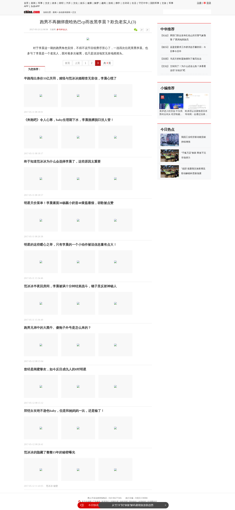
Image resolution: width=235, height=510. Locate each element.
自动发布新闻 (64, 12)
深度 (165, 58)
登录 (209, 3)
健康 (89, 3)
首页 (26, 3)
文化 (75, 3)
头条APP (35, 6)
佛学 (117, 3)
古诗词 (125, 3)
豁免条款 (133, 501)
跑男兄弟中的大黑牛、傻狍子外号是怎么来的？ (57, 327)
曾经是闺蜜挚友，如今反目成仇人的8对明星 (55, 369)
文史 (47, 3)
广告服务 (96, 501)
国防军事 (154, 3)
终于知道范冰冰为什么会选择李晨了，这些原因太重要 (62, 161)
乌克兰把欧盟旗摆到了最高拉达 (185, 58)
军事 (40, 3)
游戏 (110, 3)
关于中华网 (86, 501)
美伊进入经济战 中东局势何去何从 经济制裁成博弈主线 (170, 114)
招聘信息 (115, 501)
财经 (61, 3)
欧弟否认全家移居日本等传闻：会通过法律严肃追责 (196, 114)
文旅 (164, 3)
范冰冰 (49, 486)
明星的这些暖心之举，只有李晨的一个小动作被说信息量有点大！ (70, 244)
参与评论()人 (62, 29)
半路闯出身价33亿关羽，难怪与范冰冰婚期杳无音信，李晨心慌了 (70, 78)
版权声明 (124, 501)
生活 (134, 3)
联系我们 (106, 501)
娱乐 (82, 3)
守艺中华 (143, 3)
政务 (54, 3)
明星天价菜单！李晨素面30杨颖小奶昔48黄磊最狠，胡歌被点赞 (69, 203)
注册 (199, 3)
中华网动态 (152, 501)
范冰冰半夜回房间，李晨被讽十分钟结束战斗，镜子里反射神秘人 (70, 286)
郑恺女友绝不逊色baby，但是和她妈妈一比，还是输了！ (64, 410)
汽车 (68, 3)
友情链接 (142, 501)
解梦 (96, 3)
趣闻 (103, 3)
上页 (77, 63)
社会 (165, 35)
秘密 (55, 486)
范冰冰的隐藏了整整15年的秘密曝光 (49, 452)
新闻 (33, 3)
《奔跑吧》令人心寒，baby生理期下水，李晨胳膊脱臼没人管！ (69, 120)
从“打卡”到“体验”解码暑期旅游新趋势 (132, 505)
